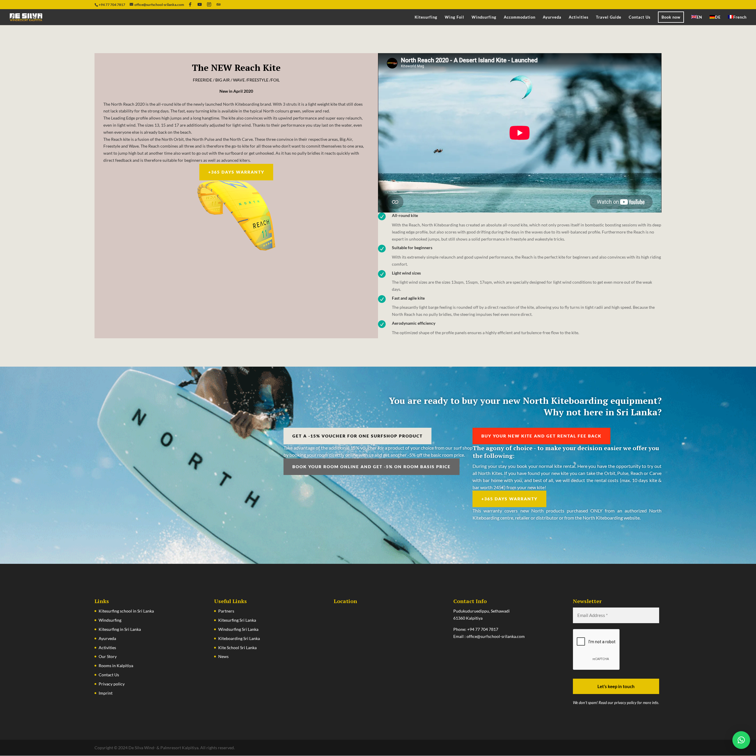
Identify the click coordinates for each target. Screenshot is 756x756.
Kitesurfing (426, 17)
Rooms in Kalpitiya (116, 665)
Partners (226, 610)
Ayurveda (552, 17)
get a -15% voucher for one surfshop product (357, 435)
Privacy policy (112, 683)
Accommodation (519, 17)
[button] (741, 740)
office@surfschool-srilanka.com (496, 636)
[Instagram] (209, 4)
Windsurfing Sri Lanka (238, 629)
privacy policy (625, 702)
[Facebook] (190, 4)
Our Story (108, 656)
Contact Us (640, 17)
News (223, 656)
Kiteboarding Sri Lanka (239, 638)
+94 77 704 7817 (482, 629)
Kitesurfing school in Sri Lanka (126, 610)
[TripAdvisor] (218, 4)
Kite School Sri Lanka (237, 647)
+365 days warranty (236, 171)
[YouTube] (200, 4)
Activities (579, 17)
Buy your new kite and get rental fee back (541, 435)
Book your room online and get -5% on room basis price (371, 466)
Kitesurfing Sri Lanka (237, 620)
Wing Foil (454, 17)
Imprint (106, 692)
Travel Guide (608, 17)
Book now (671, 17)
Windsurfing (484, 17)
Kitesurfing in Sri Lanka (120, 629)
